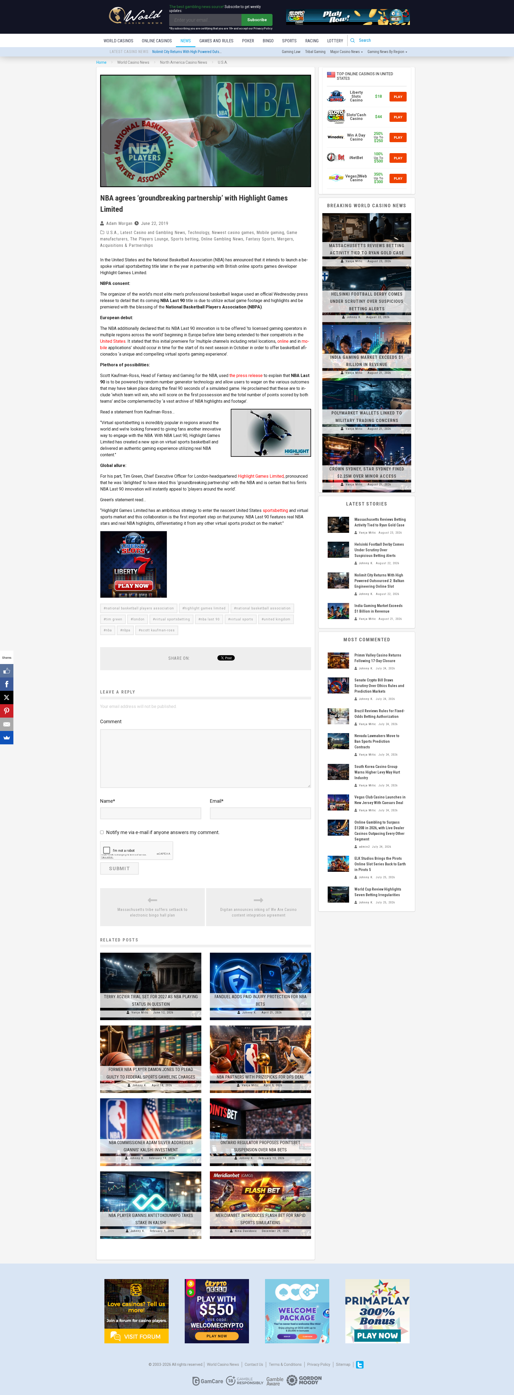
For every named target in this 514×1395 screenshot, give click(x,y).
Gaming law (291, 52)
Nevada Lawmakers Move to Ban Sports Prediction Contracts (376, 741)
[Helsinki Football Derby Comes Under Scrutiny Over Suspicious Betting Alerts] (366, 269)
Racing (312, 40)
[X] (6, 697)
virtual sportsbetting (172, 619)
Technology (198, 232)
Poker (248, 40)
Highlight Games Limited (261, 476)
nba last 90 (210, 619)
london (139, 619)
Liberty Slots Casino (356, 96)
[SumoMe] (6, 737)
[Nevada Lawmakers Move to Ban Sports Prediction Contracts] (338, 741)
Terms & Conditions (285, 1364)
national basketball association (263, 608)
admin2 (364, 847)
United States (113, 341)
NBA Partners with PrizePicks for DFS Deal (260, 1077)
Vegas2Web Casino (356, 178)
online (283, 341)
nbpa (126, 630)
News (185, 40)
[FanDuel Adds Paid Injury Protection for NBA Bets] (260, 953)
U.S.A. (112, 232)
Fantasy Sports (260, 239)
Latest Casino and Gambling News (152, 232)
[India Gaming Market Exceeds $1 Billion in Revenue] (366, 325)
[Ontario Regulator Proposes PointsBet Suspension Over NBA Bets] (260, 1098)
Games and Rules (216, 40)
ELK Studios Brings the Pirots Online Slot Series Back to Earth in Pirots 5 (380, 864)
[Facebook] (6, 684)
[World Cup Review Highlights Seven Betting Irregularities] (338, 895)
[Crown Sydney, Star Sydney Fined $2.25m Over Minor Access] (366, 436)
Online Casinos (157, 40)
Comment (111, 721)
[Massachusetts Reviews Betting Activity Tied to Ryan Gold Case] (366, 213)
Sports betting (185, 239)
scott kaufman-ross (158, 630)
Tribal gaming (315, 52)
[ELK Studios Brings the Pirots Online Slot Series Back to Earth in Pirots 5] (338, 864)
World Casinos (118, 40)
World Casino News (223, 1364)
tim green (114, 619)
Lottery (335, 40)
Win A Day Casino (356, 137)
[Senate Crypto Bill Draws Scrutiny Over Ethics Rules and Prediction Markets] (338, 685)
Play (398, 96)
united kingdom (277, 619)
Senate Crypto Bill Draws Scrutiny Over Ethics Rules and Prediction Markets (379, 685)
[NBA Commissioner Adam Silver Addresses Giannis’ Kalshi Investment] (150, 1098)
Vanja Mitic (140, 1012)
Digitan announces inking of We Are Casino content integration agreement (258, 912)
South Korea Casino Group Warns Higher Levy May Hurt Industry (377, 772)
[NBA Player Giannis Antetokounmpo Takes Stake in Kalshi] (150, 1171)
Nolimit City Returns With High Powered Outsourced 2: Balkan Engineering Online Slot (379, 581)
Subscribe (257, 19)
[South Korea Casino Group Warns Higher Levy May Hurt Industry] (338, 772)
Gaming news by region (386, 52)
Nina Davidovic (246, 1231)
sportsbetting (275, 510)
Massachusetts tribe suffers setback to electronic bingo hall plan (153, 912)
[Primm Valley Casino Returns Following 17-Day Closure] (338, 661)
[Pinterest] (6, 711)
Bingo (268, 40)
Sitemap (343, 1364)
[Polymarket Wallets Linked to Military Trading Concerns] (366, 381)
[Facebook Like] (6, 670)
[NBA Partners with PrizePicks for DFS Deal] (260, 1025)
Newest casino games (233, 232)
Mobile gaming (270, 232)
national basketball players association (140, 608)
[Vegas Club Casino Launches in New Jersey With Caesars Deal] (338, 802)
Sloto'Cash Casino (356, 117)
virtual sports (241, 619)
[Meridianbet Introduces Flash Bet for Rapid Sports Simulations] (260, 1171)
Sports (289, 40)
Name (107, 801)
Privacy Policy (318, 1364)
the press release (246, 375)
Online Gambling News (222, 239)
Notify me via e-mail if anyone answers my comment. (163, 832)
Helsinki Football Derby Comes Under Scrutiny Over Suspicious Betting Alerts (366, 301)
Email (217, 801)
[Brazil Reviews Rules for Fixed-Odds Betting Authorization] (338, 716)
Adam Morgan (119, 223)
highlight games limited (205, 608)
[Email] (6, 724)
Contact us (254, 1364)
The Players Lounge (149, 239)
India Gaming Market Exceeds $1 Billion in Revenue (190, 52)
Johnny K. (249, 1012)
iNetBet (356, 158)
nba (109, 630)
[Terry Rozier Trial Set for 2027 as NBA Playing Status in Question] (150, 953)
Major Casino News (345, 52)
